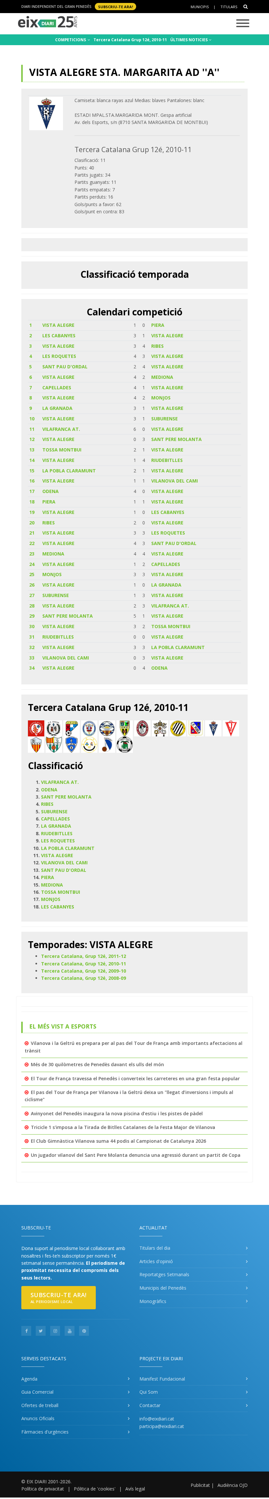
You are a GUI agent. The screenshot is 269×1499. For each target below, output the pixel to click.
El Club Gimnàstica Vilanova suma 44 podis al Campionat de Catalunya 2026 (118, 1141)
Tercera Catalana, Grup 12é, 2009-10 (83, 971)
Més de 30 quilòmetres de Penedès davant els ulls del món (97, 1064)
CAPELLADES (56, 387)
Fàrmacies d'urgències (45, 1432)
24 (31, 564)
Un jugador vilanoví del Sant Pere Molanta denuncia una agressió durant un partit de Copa (135, 1155)
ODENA (50, 491)
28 (31, 606)
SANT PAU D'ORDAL (65, 366)
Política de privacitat (42, 1489)
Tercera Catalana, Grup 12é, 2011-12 (83, 956)
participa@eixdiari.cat (161, 1426)
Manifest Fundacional (162, 1379)
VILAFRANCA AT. (61, 429)
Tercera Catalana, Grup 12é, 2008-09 (83, 978)
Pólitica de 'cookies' (94, 1489)
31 (31, 637)
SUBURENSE (164, 418)
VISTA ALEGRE (58, 325)
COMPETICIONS (71, 40)
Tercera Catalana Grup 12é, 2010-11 (130, 40)
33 (31, 658)
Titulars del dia (154, 1248)
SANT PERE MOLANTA (176, 439)
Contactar (149, 1405)
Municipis (200, 6)
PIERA (157, 325)
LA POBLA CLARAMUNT (69, 470)
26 (31, 585)
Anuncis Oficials (37, 1418)
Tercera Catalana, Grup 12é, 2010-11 (83, 964)
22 (31, 543)
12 (31, 439)
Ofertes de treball (39, 1405)
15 (31, 470)
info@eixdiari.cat (156, 1419)
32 (31, 647)
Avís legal (135, 1489)
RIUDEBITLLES (167, 460)
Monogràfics (152, 1301)
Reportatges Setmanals (164, 1274)
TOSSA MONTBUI (61, 450)
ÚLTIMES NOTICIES (189, 40)
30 (31, 626)
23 (31, 554)
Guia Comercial (37, 1392)
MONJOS (161, 398)
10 (31, 418)
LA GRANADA (57, 408)
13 (31, 450)
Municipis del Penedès (162, 1288)
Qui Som (148, 1392)
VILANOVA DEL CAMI (174, 481)
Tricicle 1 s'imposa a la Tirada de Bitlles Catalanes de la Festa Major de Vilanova (123, 1127)
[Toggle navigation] (242, 23)
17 (31, 491)
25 (31, 574)
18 (31, 502)
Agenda (29, 1379)
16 (31, 481)
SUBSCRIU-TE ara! (115, 6)
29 (31, 616)
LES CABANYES (58, 335)
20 (31, 523)
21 (31, 533)
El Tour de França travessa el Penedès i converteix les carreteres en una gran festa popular (135, 1078)
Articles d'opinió (156, 1261)
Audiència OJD (232, 1485)
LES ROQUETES (59, 356)
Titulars (228, 6)
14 (31, 460)
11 (31, 429)
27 (31, 595)
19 (31, 512)
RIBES (157, 346)
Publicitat (200, 1485)
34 (31, 668)
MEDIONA (162, 377)
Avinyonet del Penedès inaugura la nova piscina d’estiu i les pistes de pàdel (117, 1113)
